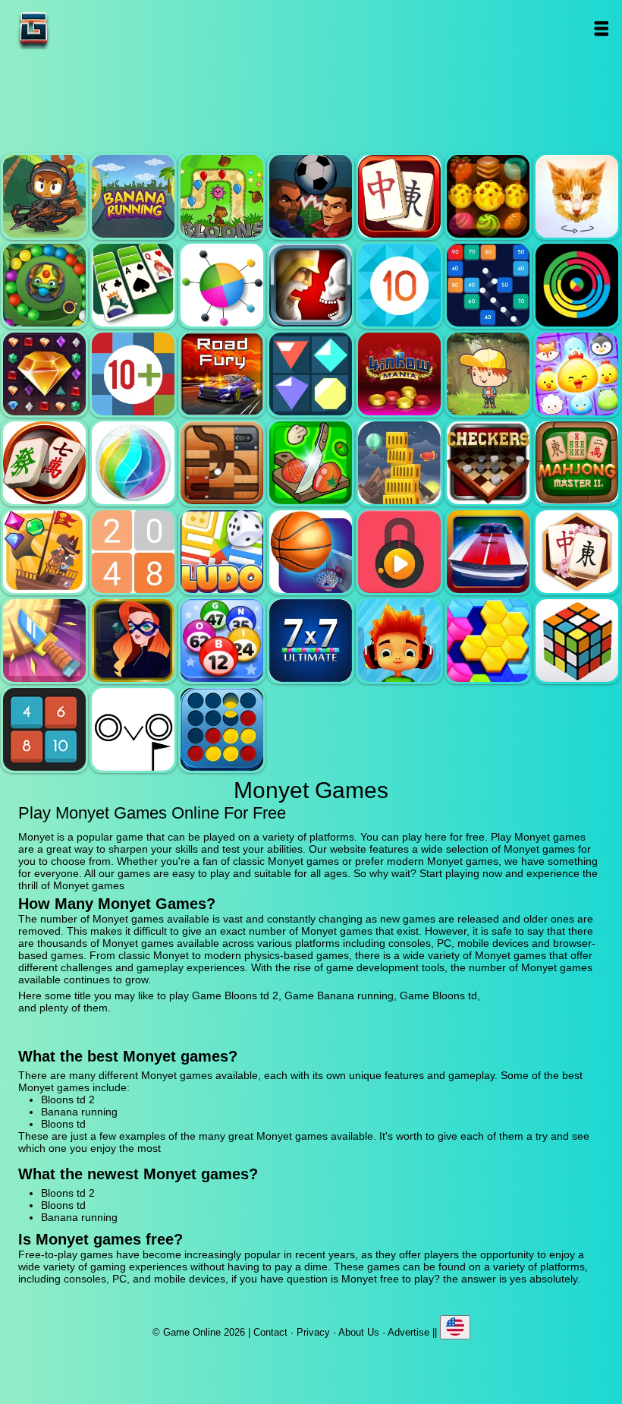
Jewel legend (44, 374)
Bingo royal (222, 640)
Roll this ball (222, 462)
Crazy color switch (577, 285)
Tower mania (399, 462)
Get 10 (399, 285)
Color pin (222, 285)
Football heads (310, 196)
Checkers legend (488, 462)
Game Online (81, 28)
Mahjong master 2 (577, 462)
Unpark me (488, 551)
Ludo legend (222, 551)
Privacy (313, 1332)
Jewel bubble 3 (133, 462)
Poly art (577, 196)
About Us (358, 1332)
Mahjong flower (577, 551)
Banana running (133, 196)
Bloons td (222, 196)
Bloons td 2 (44, 196)
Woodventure (488, 374)
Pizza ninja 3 (310, 462)
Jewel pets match (577, 374)
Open (601, 28)
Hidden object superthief (133, 640)
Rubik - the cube (577, 640)
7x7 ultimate (310, 640)
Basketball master (310, 551)
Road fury (222, 374)
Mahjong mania (44, 462)
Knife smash (44, 640)
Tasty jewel (488, 196)
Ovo (133, 729)
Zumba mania (44, 285)
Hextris (488, 640)
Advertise (408, 1332)
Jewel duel (310, 285)
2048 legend (133, 551)
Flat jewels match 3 (310, 374)
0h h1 (44, 729)
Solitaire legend (133, 285)
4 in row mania (399, 374)
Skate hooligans (399, 640)
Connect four (222, 729)
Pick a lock (399, 551)
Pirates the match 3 (44, 551)
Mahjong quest (399, 196)
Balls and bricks (488, 285)
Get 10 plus (133, 374)
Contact (270, 1332)
